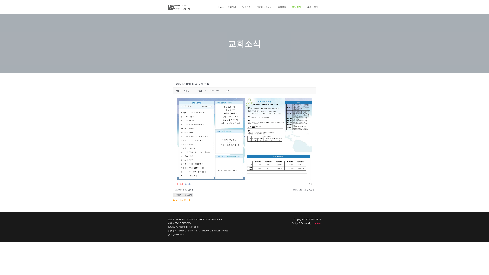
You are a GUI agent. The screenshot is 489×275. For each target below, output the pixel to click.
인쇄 (310, 184)
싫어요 (188, 184)
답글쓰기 (188, 195)
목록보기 (178, 195)
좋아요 (180, 184)
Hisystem (316, 223)
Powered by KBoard (181, 200)
